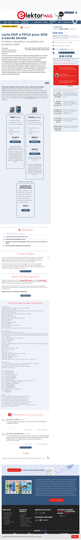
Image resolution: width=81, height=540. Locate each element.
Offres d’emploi (25, 525)
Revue (17, 22)
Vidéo (45, 22)
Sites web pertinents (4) (11, 233)
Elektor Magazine (26, 518)
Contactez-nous (9, 522)
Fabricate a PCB (26, 295)
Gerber (60, 32)
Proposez (24, 523)
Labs (59, 22)
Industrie (38, 22)
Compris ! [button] (75, 536)
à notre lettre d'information (27, 470)
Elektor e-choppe (26, 522)
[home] (5, 22)
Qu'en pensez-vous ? (26, 447)
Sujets (10, 22)
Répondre (13, 427)
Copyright (7, 520)
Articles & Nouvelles (24, 22)
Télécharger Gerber (26, 271)
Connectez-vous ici (30, 98)
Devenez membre (69, 12)
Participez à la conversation (67, 52)
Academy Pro (53, 22)
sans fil (55, 32)
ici (6, 53)
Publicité (7, 523)
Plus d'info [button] (38, 536)
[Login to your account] (76, 13)
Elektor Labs (25, 520)
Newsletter (68, 22)
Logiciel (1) (22, 233)
